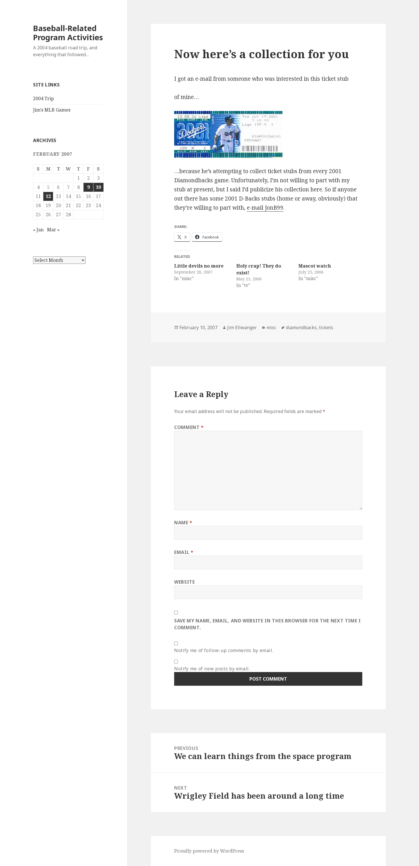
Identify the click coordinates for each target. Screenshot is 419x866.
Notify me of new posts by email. (212, 668)
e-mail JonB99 (265, 207)
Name (183, 522)
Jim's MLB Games (51, 110)
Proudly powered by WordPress (209, 851)
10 (98, 187)
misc (271, 327)
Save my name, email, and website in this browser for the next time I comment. (267, 624)
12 (48, 196)
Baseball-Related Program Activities (68, 33)
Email (183, 552)
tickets (326, 327)
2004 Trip (43, 98)
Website (184, 582)
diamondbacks (301, 327)
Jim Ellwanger (242, 327)
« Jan (38, 229)
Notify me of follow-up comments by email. (223, 650)
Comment (189, 427)
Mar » (53, 229)
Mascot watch (314, 266)
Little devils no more (198, 266)
